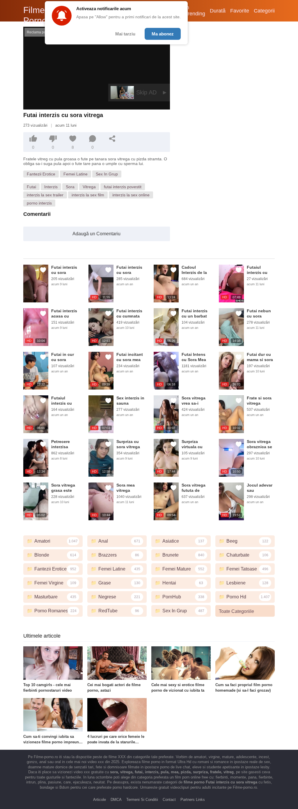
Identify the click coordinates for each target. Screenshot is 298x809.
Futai (31, 186)
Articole (99, 799)
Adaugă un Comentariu (96, 233)
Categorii (264, 11)
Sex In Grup (107, 174)
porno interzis (39, 203)
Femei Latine (75, 174)
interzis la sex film (88, 195)
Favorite (239, 11)
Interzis (51, 186)
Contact (169, 799)
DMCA (116, 799)
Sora (70, 186)
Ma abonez (163, 33)
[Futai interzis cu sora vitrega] (35, 283)
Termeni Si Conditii (142, 799)
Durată (218, 11)
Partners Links (192, 799)
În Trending (195, 11)
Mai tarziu (125, 33)
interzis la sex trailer (45, 195)
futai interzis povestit (122, 186)
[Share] (112, 138)
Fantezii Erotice (41, 174)
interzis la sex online (131, 195)
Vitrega (89, 186)
